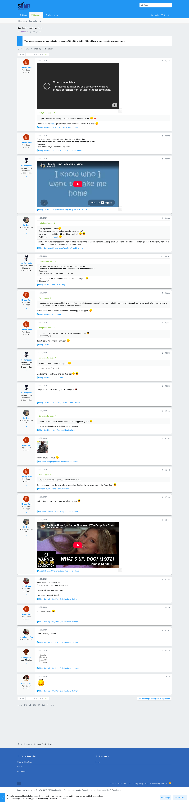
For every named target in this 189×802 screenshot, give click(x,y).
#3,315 (167, 579)
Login (98, 762)
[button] (60, 15)
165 (41, 54)
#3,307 (167, 323)
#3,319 (167, 676)
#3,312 (167, 470)
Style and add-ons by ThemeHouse (78, 790)
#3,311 (167, 438)
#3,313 (167, 497)
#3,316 (167, 607)
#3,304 (167, 218)
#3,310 (167, 411)
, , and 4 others (63, 210)
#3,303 (167, 159)
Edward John (26, 67)
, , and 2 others (58, 127)
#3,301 (167, 61)
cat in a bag (26, 683)
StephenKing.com (24, 762)
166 (46, 54)
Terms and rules (124, 783)
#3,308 (167, 353)
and (52, 285)
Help (146, 783)
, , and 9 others (59, 691)
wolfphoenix (26, 166)
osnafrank (53, 237)
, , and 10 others (59, 642)
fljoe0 (53, 124)
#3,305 (167, 256)
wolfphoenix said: (46, 113)
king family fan (26, 637)
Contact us (21, 772)
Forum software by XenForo (39, 790)
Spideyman (26, 657)
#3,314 (167, 520)
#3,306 (167, 293)
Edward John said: (46, 261)
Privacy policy (137, 783)
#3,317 (167, 630)
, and (57, 430)
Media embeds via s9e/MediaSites (107, 790)
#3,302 (167, 136)
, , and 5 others (60, 150)
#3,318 (167, 651)
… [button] (31, 54)
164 (35, 54)
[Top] (166, 783)
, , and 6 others (61, 248)
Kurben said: (44, 298)
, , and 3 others (59, 571)
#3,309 (167, 386)
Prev (22, 54)
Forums (20, 767)
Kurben (26, 225)
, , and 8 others (59, 599)
